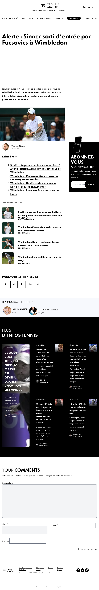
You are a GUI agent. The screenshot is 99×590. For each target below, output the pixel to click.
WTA (31, 18)
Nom (5, 524)
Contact (50, 568)
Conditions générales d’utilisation (25, 569)
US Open (59, 18)
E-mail (55, 525)
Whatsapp (30, 284)
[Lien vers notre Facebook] (78, 570)
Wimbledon (74, 18)
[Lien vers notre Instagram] (87, 570)
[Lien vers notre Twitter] (82, 570)
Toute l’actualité (10, 18)
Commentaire (8, 483)
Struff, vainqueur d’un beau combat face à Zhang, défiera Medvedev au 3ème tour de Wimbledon (35, 168)
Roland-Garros (44, 18)
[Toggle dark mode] (84, 7)
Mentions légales (60, 569)
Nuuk (61, 587)
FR (89, 7)
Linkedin (22, 284)
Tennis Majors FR (49, 5)
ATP (23, 18)
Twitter (14, 284)
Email (38, 284)
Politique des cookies (40, 569)
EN (92, 7)
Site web (5, 540)
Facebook (5, 284)
